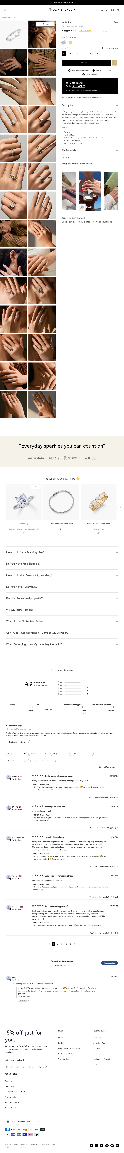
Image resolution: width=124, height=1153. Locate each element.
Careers (8, 1081)
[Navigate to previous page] (49, 944)
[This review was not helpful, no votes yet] (115, 797)
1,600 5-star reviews (88, 221)
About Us (97, 1054)
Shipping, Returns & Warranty (77, 163)
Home (4, 17)
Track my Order (64, 1059)
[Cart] (118, 10)
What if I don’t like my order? (24, 621)
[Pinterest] (107, 1145)
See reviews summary (100, 31)
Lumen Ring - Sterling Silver (98, 523)
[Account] (112, 10)
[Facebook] (91, 1145)
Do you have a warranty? (21, 587)
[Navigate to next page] (74, 944)
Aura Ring (24, 523)
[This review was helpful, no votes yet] (111, 797)
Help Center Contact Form (69, 1048)
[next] (120, 507)
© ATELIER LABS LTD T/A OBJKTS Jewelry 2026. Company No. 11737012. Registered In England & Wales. (30, 1145)
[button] (114, 62)
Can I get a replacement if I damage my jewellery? (38, 632)
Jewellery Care (99, 1043)
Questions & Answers (62, 961)
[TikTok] (101, 1145)
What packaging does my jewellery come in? (34, 644)
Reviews (66, 156)
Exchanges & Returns (66, 1054)
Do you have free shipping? (23, 563)
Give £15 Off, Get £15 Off (15, 1092)
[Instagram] (96, 1145)
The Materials (69, 150)
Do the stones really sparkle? (24, 598)
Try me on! (46, 24)
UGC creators (11, 1086)
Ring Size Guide (99, 1038)
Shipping (62, 1038)
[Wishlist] (107, 10)
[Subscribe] (46, 1060)
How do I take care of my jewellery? (29, 575)
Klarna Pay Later (11, 1108)
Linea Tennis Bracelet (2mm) (61, 523)
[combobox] (16, 754)
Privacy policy (11, 1097)
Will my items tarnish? (19, 609)
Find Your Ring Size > (111, 48)
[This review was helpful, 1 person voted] (111, 933)
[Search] (102, 10)
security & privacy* (39, 1067)
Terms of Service (12, 1102)
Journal (96, 1048)
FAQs (60, 1043)
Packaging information (102, 1059)
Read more (64, 850)
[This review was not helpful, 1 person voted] (116, 897)
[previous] (4, 507)
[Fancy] (117, 1145)
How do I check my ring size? (25, 552)
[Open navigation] (5, 10)
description (68, 105)
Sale (95, 1064)
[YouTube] (112, 1145)
